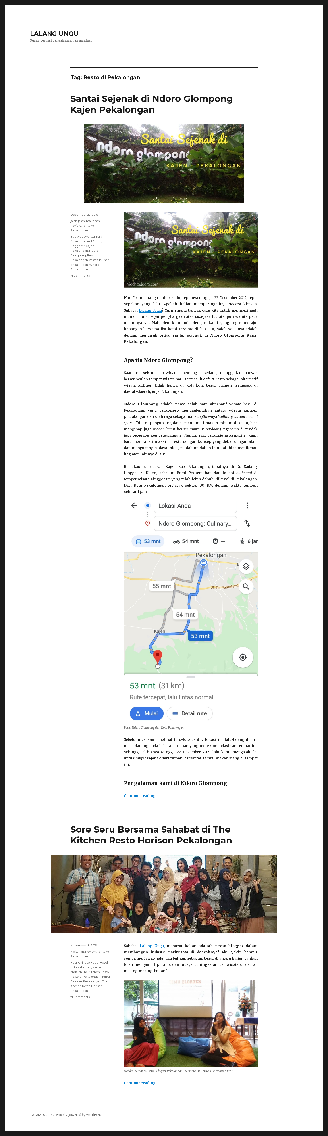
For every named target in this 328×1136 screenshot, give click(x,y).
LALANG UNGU (54, 33)
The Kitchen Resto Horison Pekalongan (88, 985)
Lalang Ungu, (152, 946)
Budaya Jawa (79, 236)
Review (75, 225)
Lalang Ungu (150, 310)
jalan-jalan (77, 221)
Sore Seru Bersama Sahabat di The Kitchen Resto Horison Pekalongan (151, 835)
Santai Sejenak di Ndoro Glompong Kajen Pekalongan (151, 104)
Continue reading (139, 795)
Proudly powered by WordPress (79, 1115)
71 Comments (80, 275)
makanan (93, 221)
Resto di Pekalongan (85, 976)
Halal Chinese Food (84, 962)
